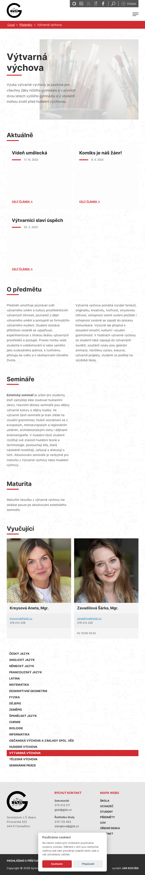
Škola (104, 800)
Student (106, 811)
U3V (103, 822)
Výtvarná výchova (25, 753)
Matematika (19, 684)
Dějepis (15, 703)
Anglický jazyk (22, 660)
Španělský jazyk (23, 716)
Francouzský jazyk (25, 672)
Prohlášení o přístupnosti (27, 860)
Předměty (25, 25)
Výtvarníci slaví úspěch (37, 220)
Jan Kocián (130, 868)
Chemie (15, 722)
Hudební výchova (23, 747)
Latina (14, 678)
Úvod (11, 25)
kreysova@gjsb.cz (21, 618)
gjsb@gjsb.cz (63, 809)
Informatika (19, 734)
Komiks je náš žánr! (100, 152)
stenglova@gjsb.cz (66, 826)
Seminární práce (22, 765)
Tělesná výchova (23, 759)
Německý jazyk (21, 666)
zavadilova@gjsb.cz (89, 618)
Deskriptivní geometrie (28, 691)
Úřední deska (110, 828)
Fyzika (14, 697)
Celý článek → (22, 201)
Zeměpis (15, 709)
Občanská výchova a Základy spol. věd (41, 740)
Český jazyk (19, 653)
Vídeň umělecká (29, 152)
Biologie (16, 728)
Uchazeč (107, 806)
